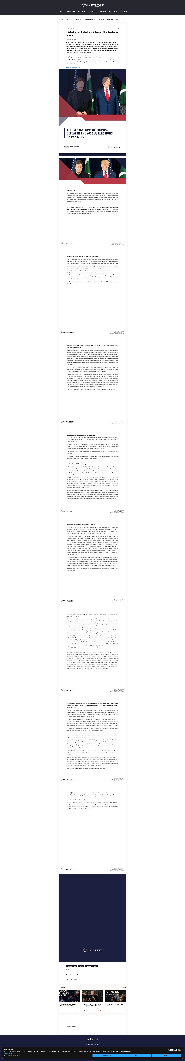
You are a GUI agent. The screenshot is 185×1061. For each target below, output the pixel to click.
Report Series (101, 19)
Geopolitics (69, 966)
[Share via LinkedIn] (73, 974)
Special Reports (69, 19)
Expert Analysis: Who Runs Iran (115, 1005)
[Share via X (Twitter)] (70, 974)
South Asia (88, 966)
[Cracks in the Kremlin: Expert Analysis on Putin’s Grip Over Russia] (92, 996)
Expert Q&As (79, 19)
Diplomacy (81, 966)
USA (75, 966)
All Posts (61, 19)
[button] (61, 11)
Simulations (110, 19)
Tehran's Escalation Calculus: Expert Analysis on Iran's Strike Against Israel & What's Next (68, 1005)
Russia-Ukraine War (90, 19)
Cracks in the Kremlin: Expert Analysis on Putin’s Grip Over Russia (92, 1005)
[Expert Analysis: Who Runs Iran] (115, 996)
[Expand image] (92, 113)
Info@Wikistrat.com (92, 1044)
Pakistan (95, 966)
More (117, 19)
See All (124, 987)
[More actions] (118, 29)
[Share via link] (77, 974)
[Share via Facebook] (66, 974)
